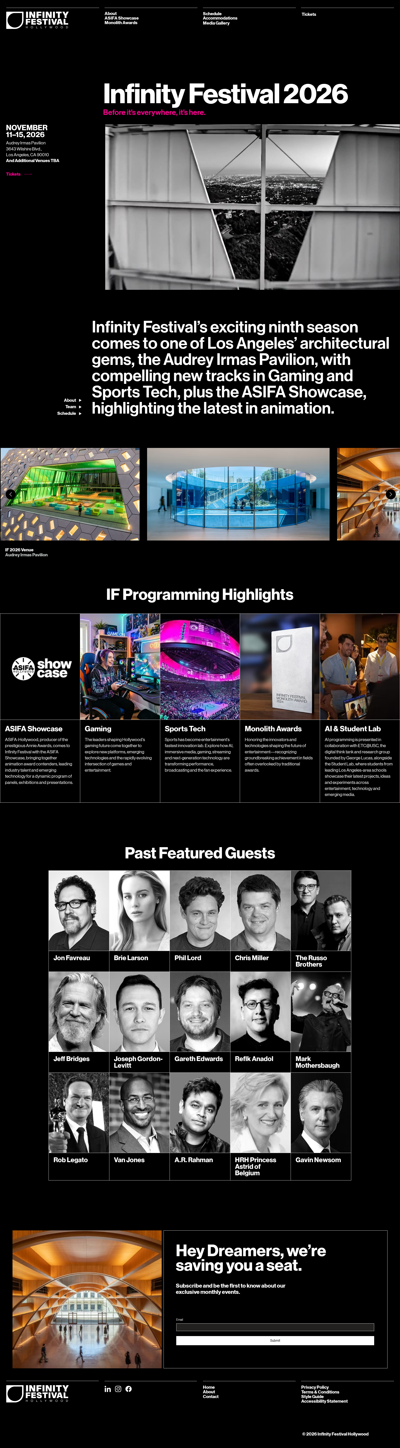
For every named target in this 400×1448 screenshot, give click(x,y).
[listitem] (70, 494)
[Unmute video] (120, 285)
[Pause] (112, 284)
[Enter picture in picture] (387, 285)
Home (209, 1387)
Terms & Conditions (320, 1392)
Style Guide (312, 1396)
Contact (211, 1396)
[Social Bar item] (108, 1389)
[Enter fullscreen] (393, 285)
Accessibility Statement (324, 1401)
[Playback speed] (381, 285)
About (209, 1392)
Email (179, 1319)
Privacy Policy (315, 1387)
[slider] (253, 279)
